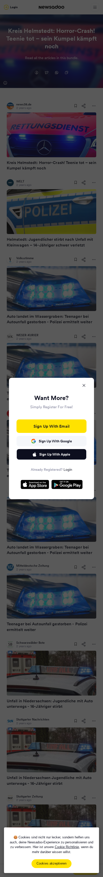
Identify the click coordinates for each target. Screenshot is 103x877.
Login (68, 469)
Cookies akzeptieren (51, 863)
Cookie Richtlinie (67, 847)
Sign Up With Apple (54, 454)
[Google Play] (67, 484)
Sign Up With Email (52, 426)
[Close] (84, 385)
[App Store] (34, 484)
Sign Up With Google (55, 441)
